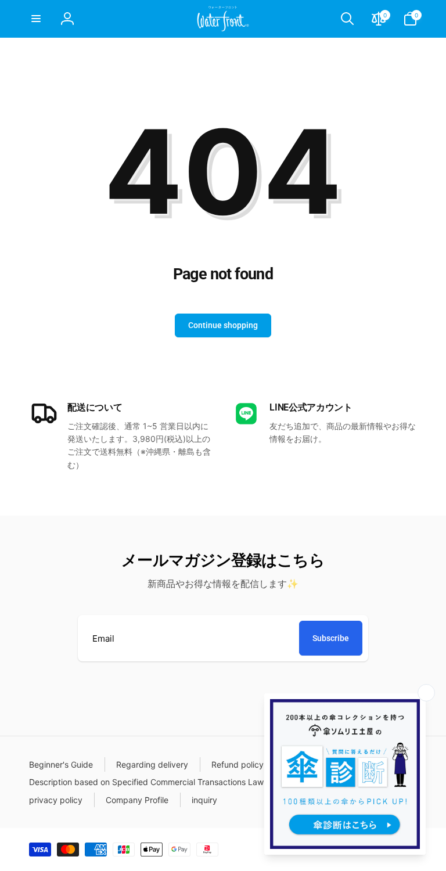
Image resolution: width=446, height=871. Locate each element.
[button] (36, 18)
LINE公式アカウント (310, 407)
